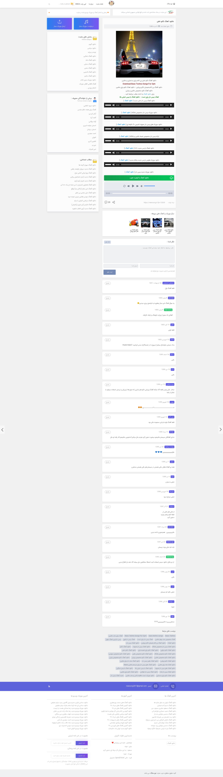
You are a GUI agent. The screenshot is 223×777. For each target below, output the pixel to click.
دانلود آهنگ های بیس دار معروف (165, 668)
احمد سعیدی (92, 133)
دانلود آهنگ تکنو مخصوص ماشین (164, 657)
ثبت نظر (109, 272)
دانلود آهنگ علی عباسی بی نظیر (85, 192)
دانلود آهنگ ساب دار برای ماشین (130, 661)
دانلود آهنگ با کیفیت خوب (139, 177)
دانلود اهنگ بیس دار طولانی (148, 672)
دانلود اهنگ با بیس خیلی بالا (143, 668)
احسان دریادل (91, 129)
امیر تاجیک (92, 149)
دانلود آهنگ (147, 94)
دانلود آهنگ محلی (90, 64)
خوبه (127, 754)
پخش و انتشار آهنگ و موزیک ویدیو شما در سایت (91, 12)
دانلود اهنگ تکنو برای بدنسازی (165, 675)
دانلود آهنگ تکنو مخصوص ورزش (142, 657)
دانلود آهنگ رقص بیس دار (150, 661)
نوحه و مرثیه (92, 52)
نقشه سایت (99, 4)
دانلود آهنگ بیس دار (132, 643)
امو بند (94, 145)
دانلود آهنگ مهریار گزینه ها (87, 165)
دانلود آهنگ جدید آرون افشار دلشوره (84, 208)
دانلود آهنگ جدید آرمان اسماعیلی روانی (83, 177)
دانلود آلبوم (92, 44)
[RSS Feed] (50, 686)
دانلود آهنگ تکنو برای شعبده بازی (148, 650)
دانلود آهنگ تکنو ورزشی (168, 661)
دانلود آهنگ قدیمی (90, 72)
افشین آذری (92, 141)
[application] (139, 105)
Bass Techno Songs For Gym (135, 636)
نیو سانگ (169, 4)
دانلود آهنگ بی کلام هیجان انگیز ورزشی (153, 643)
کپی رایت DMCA (80, 4)
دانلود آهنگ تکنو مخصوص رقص (142, 654)
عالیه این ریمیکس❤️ (122, 742)
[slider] (108, 105)
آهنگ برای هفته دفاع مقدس (87, 109)
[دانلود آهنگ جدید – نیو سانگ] (111, 3)
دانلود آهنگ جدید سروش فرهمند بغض (83, 169)
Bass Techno (170, 636)
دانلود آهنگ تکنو (125, 646)
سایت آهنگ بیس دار (117, 675)
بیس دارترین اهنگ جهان (113, 639)
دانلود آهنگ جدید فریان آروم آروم (85, 181)
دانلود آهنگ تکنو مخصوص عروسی (119, 654)
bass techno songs (156, 636)
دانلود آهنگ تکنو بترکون (168, 650)
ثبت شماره (82, 756)
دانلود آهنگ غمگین (90, 56)
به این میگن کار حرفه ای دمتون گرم (117, 750)
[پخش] (171, 105)
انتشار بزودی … (91, 88)
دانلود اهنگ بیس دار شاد (167, 672)
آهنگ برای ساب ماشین (115, 636)
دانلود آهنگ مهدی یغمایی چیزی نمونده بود (82, 196)
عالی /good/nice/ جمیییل (121, 757)
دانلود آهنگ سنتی (90, 68)
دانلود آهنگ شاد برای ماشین (166, 665)
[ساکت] (113, 105)
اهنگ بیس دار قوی (129, 639)
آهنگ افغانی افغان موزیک (87, 84)
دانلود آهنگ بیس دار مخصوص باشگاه (163, 646)
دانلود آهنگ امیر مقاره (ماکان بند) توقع (83, 188)
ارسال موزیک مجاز (59, 26)
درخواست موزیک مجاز (86, 26)
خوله (128, 746)
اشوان (94, 137)
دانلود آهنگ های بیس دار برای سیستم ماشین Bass (140, 665)
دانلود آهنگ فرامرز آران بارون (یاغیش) (84, 204)
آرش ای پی (92, 113)
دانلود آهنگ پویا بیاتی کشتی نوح (85, 173)
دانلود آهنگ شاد (165, 26)
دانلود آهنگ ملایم (90, 76)
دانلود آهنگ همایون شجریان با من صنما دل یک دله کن (78, 185)
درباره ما (91, 4)
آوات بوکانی (92, 121)
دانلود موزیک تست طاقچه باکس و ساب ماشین (140, 675)
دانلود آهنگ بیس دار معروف (141, 646)
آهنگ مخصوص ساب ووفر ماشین (165, 639)
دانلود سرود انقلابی (90, 105)
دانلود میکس (91, 48)
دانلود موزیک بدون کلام (88, 80)
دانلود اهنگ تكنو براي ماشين (129, 672)
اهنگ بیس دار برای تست (145, 639)
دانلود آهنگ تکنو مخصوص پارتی (119, 657)
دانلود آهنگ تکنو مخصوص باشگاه (165, 654)
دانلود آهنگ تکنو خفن (165, 21)
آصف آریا (93, 117)
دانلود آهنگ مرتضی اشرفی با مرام (85, 200)
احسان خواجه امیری (89, 125)
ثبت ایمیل (82, 743)
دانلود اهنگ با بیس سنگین (124, 668)
